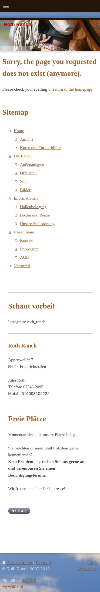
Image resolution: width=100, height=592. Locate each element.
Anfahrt (26, 139)
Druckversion (20, 562)
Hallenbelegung (33, 206)
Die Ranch (23, 156)
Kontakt (26, 240)
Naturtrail (22, 266)
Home (19, 130)
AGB (24, 257)
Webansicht (88, 569)
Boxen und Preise (35, 215)
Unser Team (24, 232)
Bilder (25, 190)
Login (92, 562)
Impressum (29, 249)
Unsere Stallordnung (37, 223)
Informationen (26, 198)
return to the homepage (72, 89)
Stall (24, 181)
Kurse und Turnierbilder (40, 147)
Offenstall (28, 173)
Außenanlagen (32, 164)
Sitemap (43, 562)
